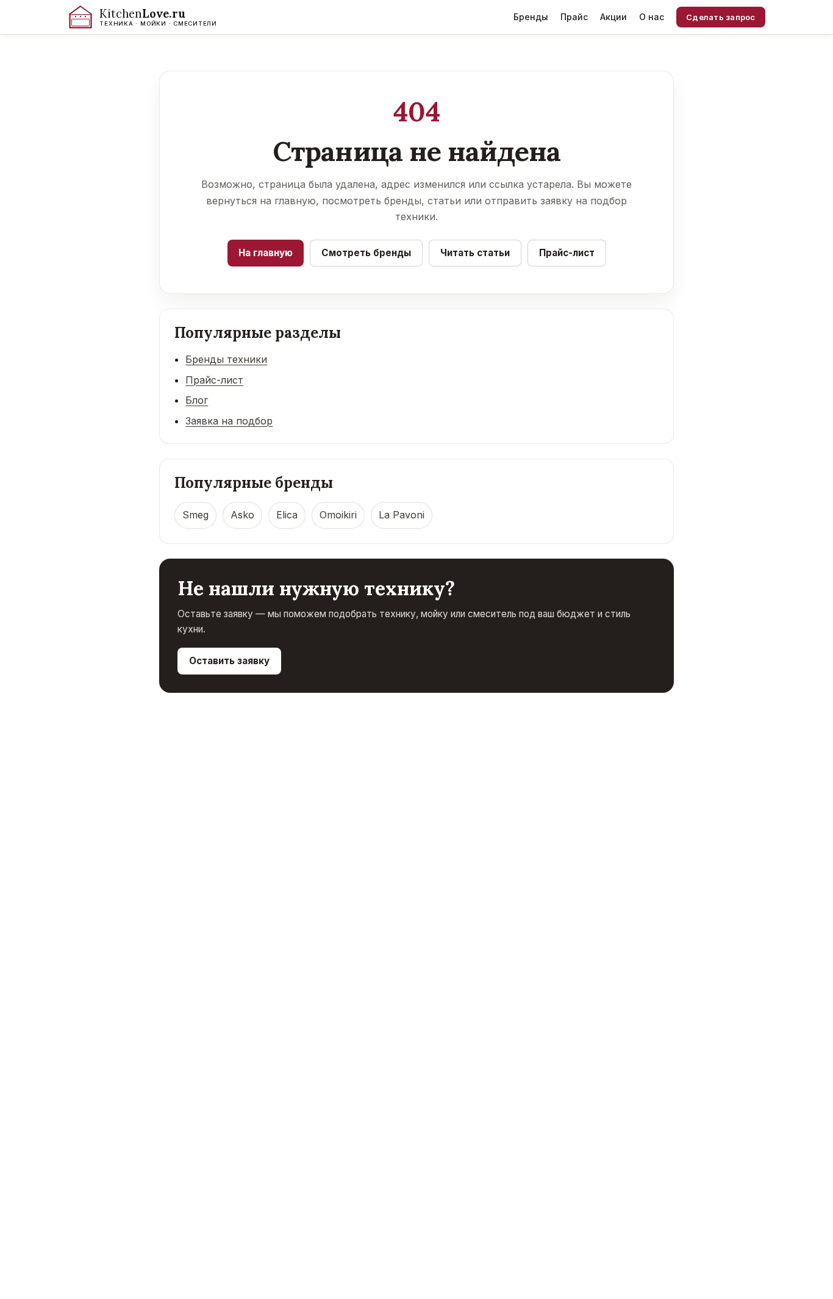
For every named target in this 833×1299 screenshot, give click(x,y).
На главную (265, 253)
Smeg (195, 515)
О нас (651, 17)
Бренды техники (226, 359)
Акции (613, 17)
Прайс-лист (567, 253)
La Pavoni (401, 515)
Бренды (530, 17)
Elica (287, 515)
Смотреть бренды (366, 253)
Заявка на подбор (229, 421)
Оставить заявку (229, 661)
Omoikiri (338, 515)
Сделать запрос (721, 17)
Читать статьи (475, 253)
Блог (196, 400)
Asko (242, 515)
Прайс (574, 17)
